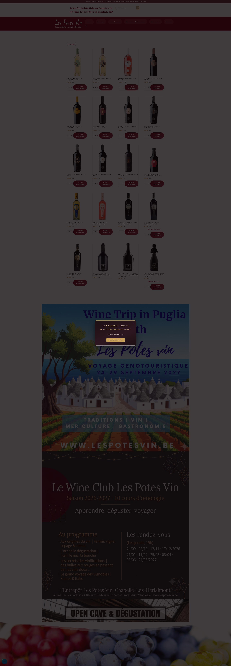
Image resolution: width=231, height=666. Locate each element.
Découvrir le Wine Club (116, 340)
